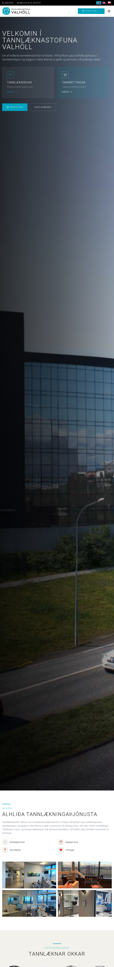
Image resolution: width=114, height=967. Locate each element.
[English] (103, 2)
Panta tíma (91, 11)
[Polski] (109, 2)
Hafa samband (42, 107)
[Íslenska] (98, 2)
